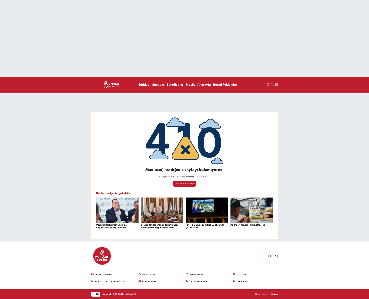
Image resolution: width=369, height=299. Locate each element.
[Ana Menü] (276, 85)
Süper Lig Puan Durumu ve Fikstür (110, 281)
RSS (97, 294)
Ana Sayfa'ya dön (184, 184)
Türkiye (144, 84)
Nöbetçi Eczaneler (103, 274)
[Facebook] (270, 256)
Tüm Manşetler (149, 281)
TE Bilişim (273, 294)
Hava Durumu (148, 274)
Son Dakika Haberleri (198, 281)
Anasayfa (204, 84)
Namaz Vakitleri (197, 274)
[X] (275, 256)
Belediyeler (175, 84)
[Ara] (272, 85)
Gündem (158, 84)
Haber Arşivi (242, 281)
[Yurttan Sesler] (113, 84)
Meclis (190, 84)
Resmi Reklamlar (225, 84)
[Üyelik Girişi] (268, 85)
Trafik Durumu (242, 274)
